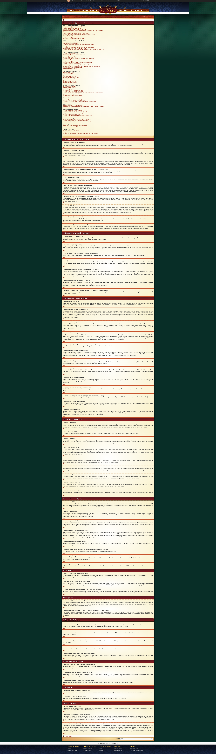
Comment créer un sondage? (70, 57)
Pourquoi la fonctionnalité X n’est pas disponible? (75, 132)
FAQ (144, 16)
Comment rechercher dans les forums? (72, 110)
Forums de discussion (87, 748)
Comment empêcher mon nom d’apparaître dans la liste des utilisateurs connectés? (83, 30)
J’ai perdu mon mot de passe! (70, 32)
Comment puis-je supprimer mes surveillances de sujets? (77, 121)
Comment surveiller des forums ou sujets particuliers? (76, 120)
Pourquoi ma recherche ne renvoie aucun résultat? (75, 111)
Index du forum (68, 20)
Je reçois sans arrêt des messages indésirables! (74, 100)
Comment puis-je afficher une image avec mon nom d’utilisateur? (78, 47)
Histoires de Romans (118, 750)
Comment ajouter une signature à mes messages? (75, 56)
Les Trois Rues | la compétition (73, 752)
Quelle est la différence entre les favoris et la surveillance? (77, 119)
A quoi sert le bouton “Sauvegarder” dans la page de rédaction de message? (81, 66)
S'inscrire (80, 13)
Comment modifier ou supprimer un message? (74, 54)
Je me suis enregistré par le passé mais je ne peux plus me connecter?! (80, 34)
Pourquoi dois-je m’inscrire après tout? (72, 28)
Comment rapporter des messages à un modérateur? (76, 65)
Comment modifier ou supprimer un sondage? (74, 59)
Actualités (69, 748)
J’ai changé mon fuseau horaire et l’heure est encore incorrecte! (78, 44)
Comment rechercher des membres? (72, 114)
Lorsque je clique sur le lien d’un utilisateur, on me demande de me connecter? (83, 49)
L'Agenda (93, 10)
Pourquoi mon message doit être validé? (73, 67)
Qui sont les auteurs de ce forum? (71, 130)
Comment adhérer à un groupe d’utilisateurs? (74, 90)
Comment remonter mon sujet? (70, 68)
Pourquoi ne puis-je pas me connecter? (72, 27)
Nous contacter (86, 752)
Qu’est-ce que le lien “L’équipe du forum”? (73, 95)
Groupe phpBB (112, 708)
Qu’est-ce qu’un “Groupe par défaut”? (72, 94)
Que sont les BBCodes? (68, 72)
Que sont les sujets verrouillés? (70, 81)
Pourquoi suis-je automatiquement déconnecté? (74, 29)
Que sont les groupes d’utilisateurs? (71, 89)
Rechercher (150, 16)
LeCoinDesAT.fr (101, 752)
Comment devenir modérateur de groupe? (73, 91)
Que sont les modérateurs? (69, 87)
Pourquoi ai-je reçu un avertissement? (72, 63)
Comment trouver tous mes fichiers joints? (73, 127)
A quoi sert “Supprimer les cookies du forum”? (74, 38)
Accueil (73, 10)
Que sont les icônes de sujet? (70, 82)
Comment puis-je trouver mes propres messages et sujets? (77, 115)
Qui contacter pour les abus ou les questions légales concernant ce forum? (81, 133)
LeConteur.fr (101, 750)
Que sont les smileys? (68, 75)
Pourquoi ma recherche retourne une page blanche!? (75, 113)
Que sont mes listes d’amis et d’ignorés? (73, 105)
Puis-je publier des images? (69, 76)
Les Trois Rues (123, 10)
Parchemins (135, 10)
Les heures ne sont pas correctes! (71, 43)
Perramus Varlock (139, 750)
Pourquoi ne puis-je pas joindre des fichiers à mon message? (78, 62)
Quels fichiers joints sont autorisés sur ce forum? (75, 125)
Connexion (85, 13)
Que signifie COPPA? (68, 35)
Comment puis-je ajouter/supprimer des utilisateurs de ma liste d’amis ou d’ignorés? (83, 106)
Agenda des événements (72, 750)
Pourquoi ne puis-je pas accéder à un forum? (74, 61)
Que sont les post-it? (68, 80)
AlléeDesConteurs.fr (73, 746)
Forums (144, 10)
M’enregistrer (66, 16)
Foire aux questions (87, 750)
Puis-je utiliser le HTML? (68, 73)
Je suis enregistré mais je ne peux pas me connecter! (76, 33)
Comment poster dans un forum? (71, 53)
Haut (64, 147)
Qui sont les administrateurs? (70, 86)
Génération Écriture (118, 748)
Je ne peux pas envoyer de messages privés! (74, 99)
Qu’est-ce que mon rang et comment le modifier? (75, 48)
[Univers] (100, 748)
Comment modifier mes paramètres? (72, 42)
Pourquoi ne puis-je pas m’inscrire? (71, 37)
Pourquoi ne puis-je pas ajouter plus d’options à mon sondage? (78, 58)
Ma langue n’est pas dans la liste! (71, 46)
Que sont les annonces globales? (71, 77)
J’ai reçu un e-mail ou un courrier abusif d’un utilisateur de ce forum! (79, 101)
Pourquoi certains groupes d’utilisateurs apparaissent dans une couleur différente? (83, 92)
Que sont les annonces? (69, 78)
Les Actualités (83, 10)
